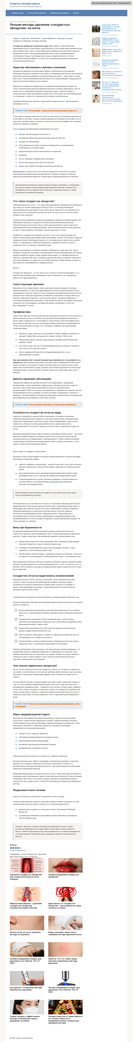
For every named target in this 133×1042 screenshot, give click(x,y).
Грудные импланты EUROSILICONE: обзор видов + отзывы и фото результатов (111, 41)
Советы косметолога (25, 3)
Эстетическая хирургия (37, 13)
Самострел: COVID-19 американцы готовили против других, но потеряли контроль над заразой (111, 28)
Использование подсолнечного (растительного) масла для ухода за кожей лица (112, 98)
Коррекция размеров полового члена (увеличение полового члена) (110, 63)
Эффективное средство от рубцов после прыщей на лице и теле (112, 51)
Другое (76, 13)
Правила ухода (17, 13)
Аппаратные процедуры (59, 13)
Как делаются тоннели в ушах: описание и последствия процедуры (112, 73)
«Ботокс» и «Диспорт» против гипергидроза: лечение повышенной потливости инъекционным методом (111, 86)
